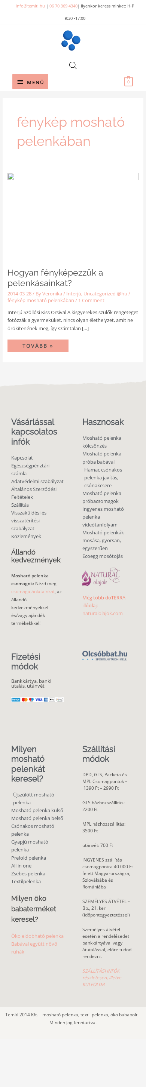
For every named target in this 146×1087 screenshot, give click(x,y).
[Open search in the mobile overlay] (73, 65)
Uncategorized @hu (105, 293)
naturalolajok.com (102, 613)
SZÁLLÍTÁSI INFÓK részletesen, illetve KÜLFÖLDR (101, 978)
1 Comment (91, 300)
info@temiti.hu (30, 6)
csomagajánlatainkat (33, 591)
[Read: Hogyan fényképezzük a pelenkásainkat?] (73, 215)
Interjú (73, 293)
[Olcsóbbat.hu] (104, 651)
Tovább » (45, 344)
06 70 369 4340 (63, 6)
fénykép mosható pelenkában (40, 300)
